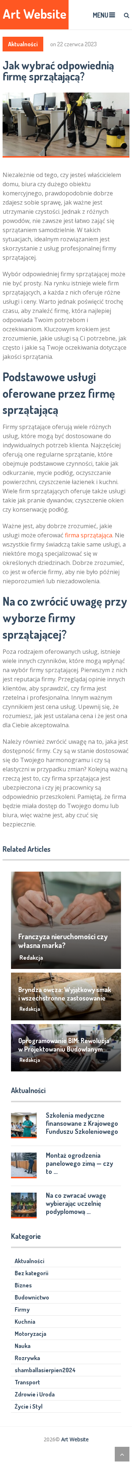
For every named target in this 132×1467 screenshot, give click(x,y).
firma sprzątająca (88, 535)
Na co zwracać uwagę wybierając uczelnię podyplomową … (76, 1203)
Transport (27, 1382)
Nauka (22, 1345)
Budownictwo (32, 1297)
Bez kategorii (31, 1273)
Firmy (22, 1309)
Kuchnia (25, 1321)
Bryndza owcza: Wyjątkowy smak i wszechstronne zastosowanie (64, 993)
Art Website (34, 13)
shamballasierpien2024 (45, 1370)
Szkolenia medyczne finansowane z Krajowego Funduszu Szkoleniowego (82, 1123)
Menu (100, 15)
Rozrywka (27, 1358)
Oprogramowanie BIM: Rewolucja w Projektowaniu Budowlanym (63, 1045)
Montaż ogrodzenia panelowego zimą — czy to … (79, 1163)
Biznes (23, 1285)
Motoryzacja (30, 1333)
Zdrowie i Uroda (35, 1394)
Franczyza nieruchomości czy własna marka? (62, 940)
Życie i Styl (29, 1406)
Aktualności (23, 44)
